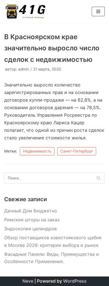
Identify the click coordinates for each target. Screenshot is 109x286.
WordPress (75, 281)
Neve (27, 281)
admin (23, 69)
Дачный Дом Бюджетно (30, 211)
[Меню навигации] (98, 11)
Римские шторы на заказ (32, 219)
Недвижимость (37, 151)
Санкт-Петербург (76, 151)
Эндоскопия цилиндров (30, 228)
